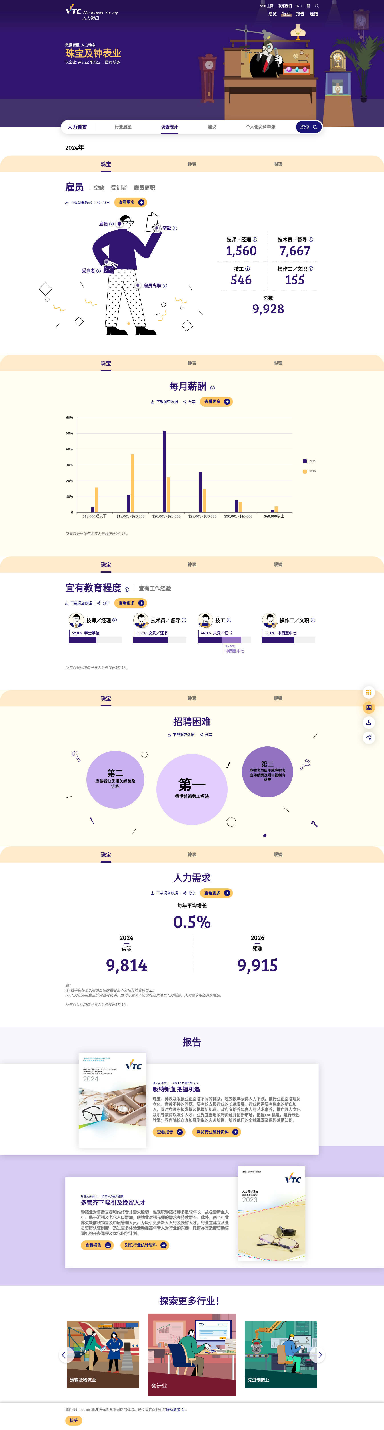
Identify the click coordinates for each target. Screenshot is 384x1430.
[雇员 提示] (119, 223)
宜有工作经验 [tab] (155, 588)
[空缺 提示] (156, 227)
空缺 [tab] (99, 187)
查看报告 (165, 1131)
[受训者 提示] (106, 262)
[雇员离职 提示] (137, 285)
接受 (74, 1420)
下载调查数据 (81, 202)
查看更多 (127, 202)
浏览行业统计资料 (213, 1131)
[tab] (106, 164)
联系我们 (285, 6)
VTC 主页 (266, 6)
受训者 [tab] (119, 187)
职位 (304, 127)
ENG (298, 6)
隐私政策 (173, 1409)
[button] (67, 1355)
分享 (106, 202)
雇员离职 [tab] (144, 187)
